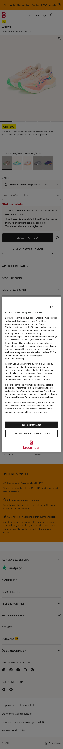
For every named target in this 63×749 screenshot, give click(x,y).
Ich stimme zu (31, 424)
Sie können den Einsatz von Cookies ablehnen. (29, 397)
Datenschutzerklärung (23, 412)
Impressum (43, 412)
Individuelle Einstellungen (31, 433)
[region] (32, 374)
